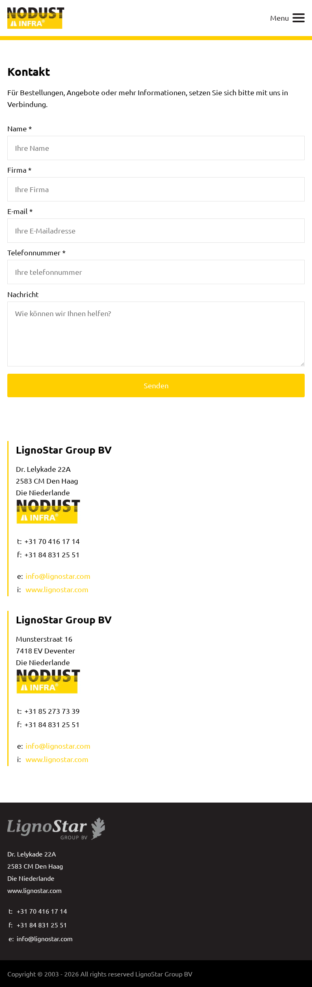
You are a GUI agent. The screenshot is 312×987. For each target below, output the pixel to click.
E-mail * (20, 211)
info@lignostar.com (58, 576)
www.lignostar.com (57, 589)
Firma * (19, 170)
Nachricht (23, 294)
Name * (19, 128)
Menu (279, 17)
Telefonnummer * (36, 252)
